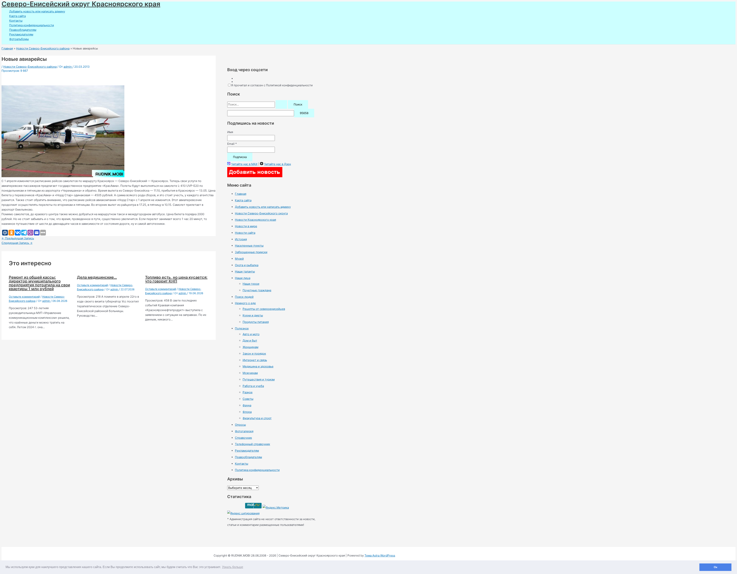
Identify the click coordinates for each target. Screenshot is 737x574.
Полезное (242, 328)
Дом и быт (250, 340)
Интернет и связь (255, 360)
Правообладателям (22, 30)
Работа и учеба (253, 386)
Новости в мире (246, 226)
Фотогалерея (244, 431)
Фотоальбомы (19, 39)
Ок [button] (715, 567)
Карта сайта (17, 16)
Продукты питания (256, 322)
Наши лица (242, 278)
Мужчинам (250, 373)
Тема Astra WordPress (379, 555)
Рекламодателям (21, 34)
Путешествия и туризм (259, 379)
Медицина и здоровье (258, 366)
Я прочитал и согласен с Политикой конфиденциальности (272, 85)
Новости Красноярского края (255, 220)
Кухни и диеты (253, 315)
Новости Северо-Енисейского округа (261, 213)
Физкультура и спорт (257, 418)
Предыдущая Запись (18, 238)
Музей (239, 258)
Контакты (15, 20)
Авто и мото (251, 334)
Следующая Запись (17, 243)
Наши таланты (245, 271)
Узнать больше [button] (232, 567)
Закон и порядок (254, 353)
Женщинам (250, 347)
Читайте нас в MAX (244, 164)
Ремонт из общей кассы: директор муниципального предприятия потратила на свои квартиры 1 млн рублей (39, 283)
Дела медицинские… (97, 277)
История (241, 239)
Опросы (240, 425)
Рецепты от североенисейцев (264, 309)
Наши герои (251, 284)
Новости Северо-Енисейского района (30, 66)
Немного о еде (245, 303)
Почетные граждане (257, 290)
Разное (248, 392)
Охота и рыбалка (246, 265)
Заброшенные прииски (251, 252)
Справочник (243, 438)
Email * (232, 144)
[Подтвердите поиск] (281, 104)
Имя (230, 132)
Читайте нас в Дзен (277, 164)
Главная (240, 194)
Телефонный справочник (252, 444)
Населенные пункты (249, 245)
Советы (248, 399)
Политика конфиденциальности (31, 25)
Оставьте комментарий (24, 296)
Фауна (247, 405)
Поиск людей (244, 297)
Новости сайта (245, 233)
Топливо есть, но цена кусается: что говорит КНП (176, 279)
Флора (247, 412)
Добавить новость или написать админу (37, 11)
